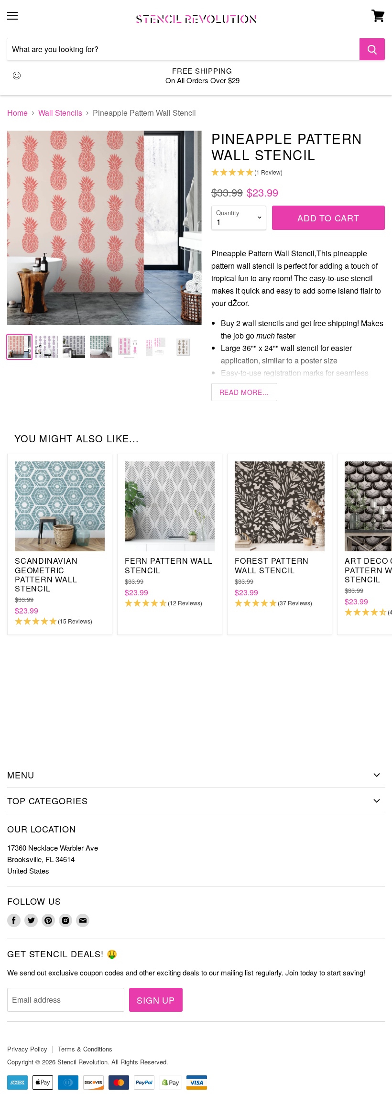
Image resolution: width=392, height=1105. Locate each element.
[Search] (372, 49)
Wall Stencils (60, 113)
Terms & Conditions (85, 1048)
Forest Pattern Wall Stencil (272, 565)
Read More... (244, 392)
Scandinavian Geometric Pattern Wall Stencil (46, 574)
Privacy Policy (27, 1048)
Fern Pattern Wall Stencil (169, 565)
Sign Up (156, 1000)
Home (17, 113)
